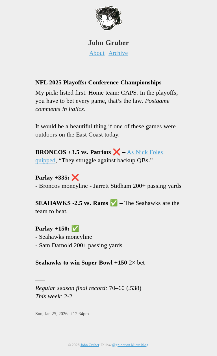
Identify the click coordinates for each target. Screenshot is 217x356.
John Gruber (90, 345)
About (97, 53)
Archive (118, 53)
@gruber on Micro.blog (130, 345)
